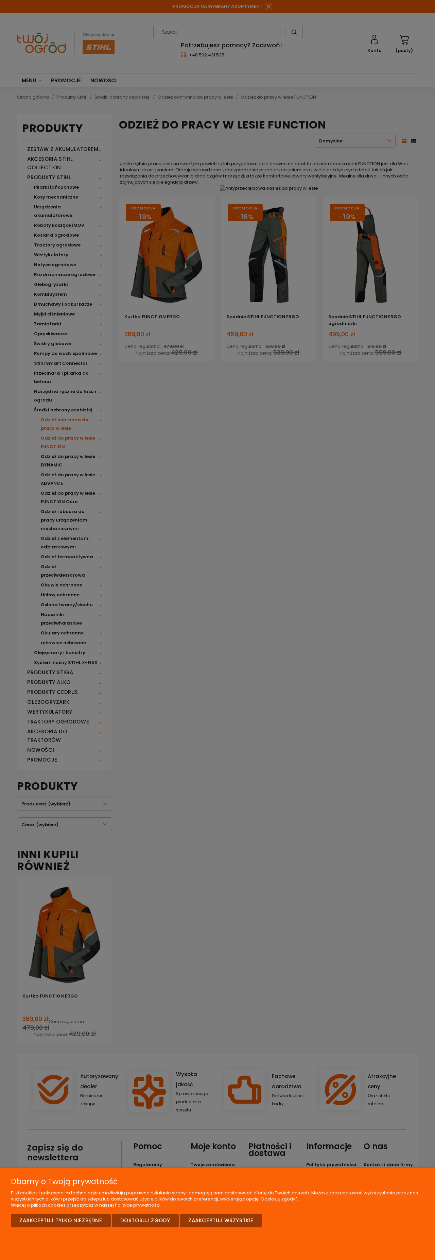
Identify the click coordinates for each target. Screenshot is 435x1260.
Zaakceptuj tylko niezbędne (60, 1220)
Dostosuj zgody (145, 1220)
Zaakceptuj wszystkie (221, 1220)
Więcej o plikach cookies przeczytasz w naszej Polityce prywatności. (86, 1205)
